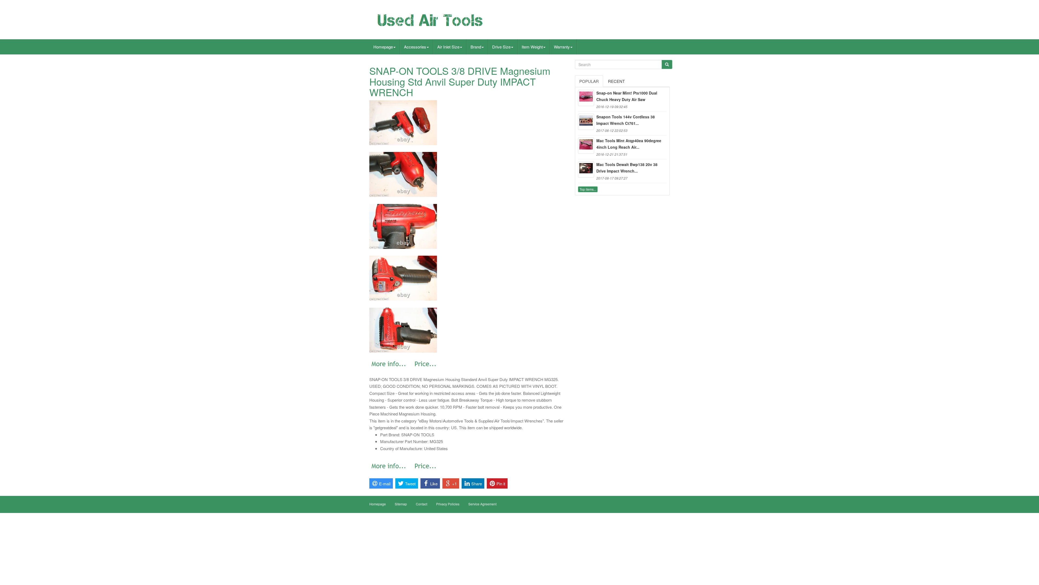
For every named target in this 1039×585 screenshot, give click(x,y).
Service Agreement (482, 504)
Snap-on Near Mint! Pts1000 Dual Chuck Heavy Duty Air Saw (626, 96)
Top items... (588, 189)
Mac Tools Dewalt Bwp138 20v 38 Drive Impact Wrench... (626, 168)
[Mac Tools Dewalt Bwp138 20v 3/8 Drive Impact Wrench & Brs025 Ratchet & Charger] (586, 169)
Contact (421, 504)
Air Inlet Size (448, 47)
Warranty (562, 47)
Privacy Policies (447, 504)
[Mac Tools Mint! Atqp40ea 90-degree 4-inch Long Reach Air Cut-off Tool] (586, 146)
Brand (476, 47)
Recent (616, 81)
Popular (589, 81)
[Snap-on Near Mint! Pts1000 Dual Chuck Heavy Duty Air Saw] (586, 98)
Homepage (383, 47)
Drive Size (501, 47)
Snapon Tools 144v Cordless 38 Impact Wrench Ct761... (625, 120)
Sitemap (401, 504)
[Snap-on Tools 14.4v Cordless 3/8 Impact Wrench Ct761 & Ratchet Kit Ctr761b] (586, 122)
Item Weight (532, 47)
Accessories (415, 47)
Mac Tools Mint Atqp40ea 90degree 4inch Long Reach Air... (628, 144)
